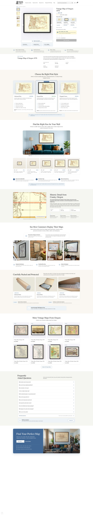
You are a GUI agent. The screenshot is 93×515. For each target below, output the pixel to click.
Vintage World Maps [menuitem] (48, 2)
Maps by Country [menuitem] (28, 2)
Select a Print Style (66, 40)
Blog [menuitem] (54, 2)
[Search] (72, 3)
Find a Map (20, 441)
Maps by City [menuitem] (41, 2)
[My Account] (75, 3)
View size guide (75, 27)
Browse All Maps (28, 441)
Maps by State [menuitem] (35, 2)
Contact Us (71, 420)
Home (17, 6)
